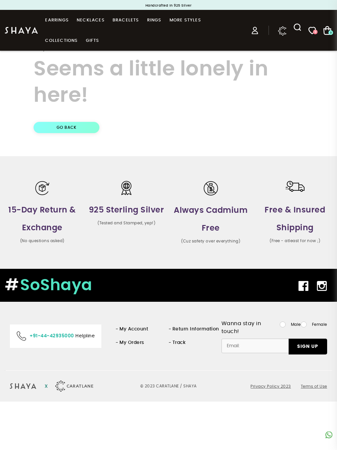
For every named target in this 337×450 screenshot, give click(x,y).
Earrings (57, 20)
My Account (133, 329)
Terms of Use (314, 386)
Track (179, 342)
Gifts (92, 41)
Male (296, 324)
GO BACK (67, 127)
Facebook (304, 286)
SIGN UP (307, 346)
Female (319, 324)
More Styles (185, 20)
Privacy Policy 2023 (270, 386)
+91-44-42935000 (52, 336)
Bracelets (126, 20)
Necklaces (91, 20)
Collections (61, 41)
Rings (154, 20)
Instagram (323, 286)
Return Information (195, 329)
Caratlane (282, 30)
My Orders (131, 342)
